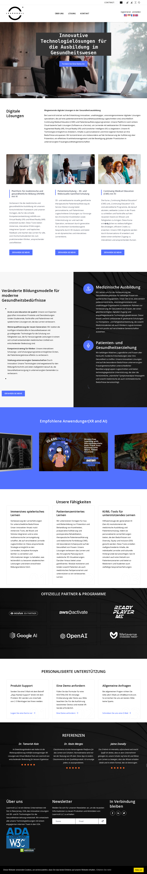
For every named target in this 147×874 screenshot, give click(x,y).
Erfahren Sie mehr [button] (103, 870)
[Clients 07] (73, 612)
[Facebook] (112, 813)
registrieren (126, 12)
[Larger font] (127, 2)
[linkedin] (118, 813)
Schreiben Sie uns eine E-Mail (115, 713)
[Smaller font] (132, 2)
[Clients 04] (23, 635)
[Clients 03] (23, 612)
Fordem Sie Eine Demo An (73, 64)
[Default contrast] (117, 2)
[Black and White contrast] (121, 2)
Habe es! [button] (138, 870)
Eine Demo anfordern (66, 713)
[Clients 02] (73, 635)
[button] (9, 452)
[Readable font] (135, 2)
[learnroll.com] (15, 13)
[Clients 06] (123, 612)
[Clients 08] (123, 635)
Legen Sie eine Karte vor (22, 713)
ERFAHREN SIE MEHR (21, 252)
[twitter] (124, 813)
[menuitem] (59, 13)
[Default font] (139, 2)
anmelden (136, 12)
